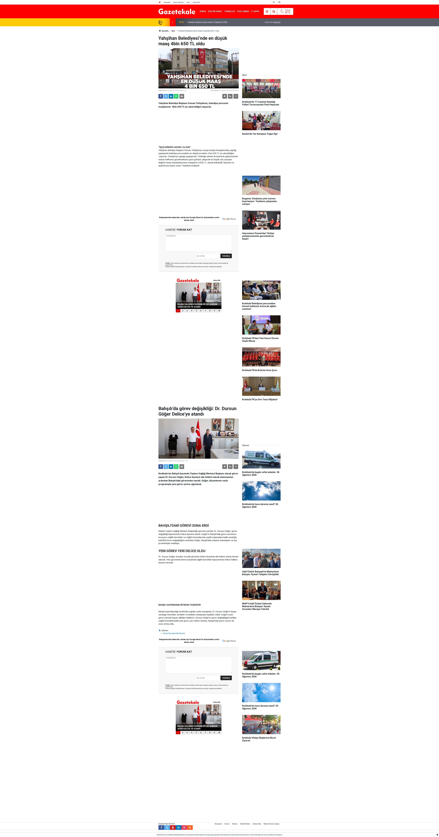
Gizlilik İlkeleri (245, 824)
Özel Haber (243, 11)
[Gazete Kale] (176, 11)
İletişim (234, 824)
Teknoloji (229, 11)
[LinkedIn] (171, 96)
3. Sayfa (255, 11)
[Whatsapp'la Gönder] (176, 96)
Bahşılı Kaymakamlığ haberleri (174, 633)
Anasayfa (165, 31)
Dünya (203, 11)
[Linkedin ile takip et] (178, 827)
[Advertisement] (139, 60)
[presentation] (167, 22)
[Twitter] (166, 96)
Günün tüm (273, 22)
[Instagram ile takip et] (184, 827)
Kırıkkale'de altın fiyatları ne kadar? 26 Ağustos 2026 (209, 22)
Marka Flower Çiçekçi (271, 824)
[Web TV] (274, 2)
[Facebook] (160, 96)
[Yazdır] (181, 96)
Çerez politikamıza (270, 835)
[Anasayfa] (159, 2)
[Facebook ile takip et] (161, 827)
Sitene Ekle (196, 2)
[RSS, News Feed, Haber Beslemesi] (190, 827)
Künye (227, 824)
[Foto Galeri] (279, 2)
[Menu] (267, 11)
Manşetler (167, 2)
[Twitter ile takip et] (167, 827)
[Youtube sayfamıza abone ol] (173, 827)
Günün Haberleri (178, 2)
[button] (224, 96)
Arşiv (188, 2)
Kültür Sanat (215, 11)
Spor (173, 31)
